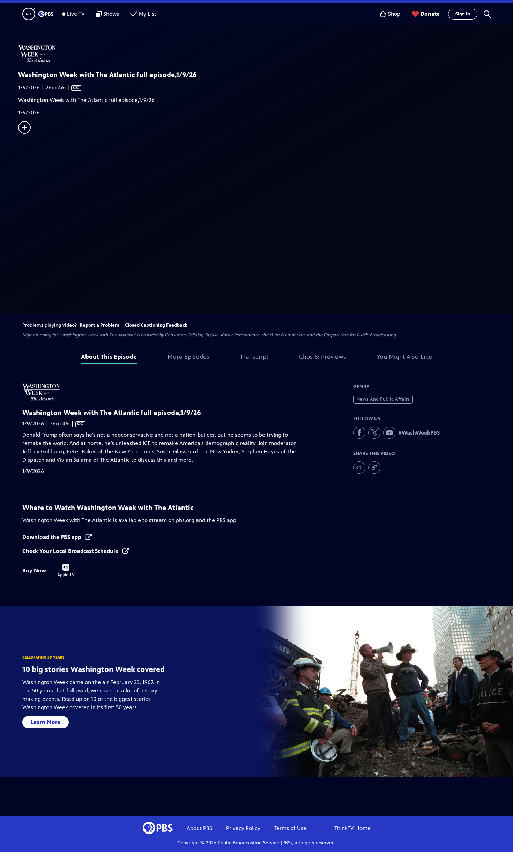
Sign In (462, 14)
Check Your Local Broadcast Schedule (71, 551)
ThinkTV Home (352, 828)
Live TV (76, 13)
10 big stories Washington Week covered (93, 669)
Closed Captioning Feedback (156, 325)
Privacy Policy (243, 828)
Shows (111, 13)
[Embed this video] (359, 467)
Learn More (45, 722)
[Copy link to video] (374, 467)
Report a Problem (99, 325)
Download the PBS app (52, 537)
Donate (430, 13)
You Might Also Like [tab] (404, 357)
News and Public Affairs (383, 399)
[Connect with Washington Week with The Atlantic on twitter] (374, 433)
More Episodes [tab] (188, 357)
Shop (394, 13)
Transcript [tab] (254, 357)
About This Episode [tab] (109, 357)
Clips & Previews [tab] (322, 357)
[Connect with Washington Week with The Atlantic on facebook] (359, 433)
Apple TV (66, 571)
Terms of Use (290, 828)
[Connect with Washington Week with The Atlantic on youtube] (389, 433)
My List (147, 13)
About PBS (199, 828)
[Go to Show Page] (265, 53)
